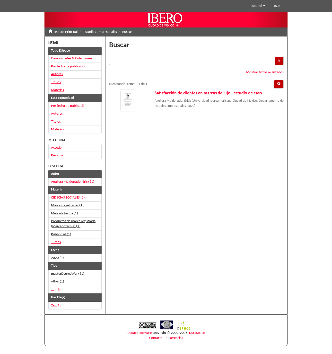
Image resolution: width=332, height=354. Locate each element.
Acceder (57, 148)
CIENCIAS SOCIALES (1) (68, 198)
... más (56, 242)
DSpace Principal (66, 32)
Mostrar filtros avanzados (265, 72)
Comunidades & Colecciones (71, 58)
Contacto (156, 338)
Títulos (56, 82)
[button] (258, 6)
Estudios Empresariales (100, 32)
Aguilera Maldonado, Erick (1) (72, 182)
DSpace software (139, 333)
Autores (57, 74)
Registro (57, 155)
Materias (57, 90)
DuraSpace (197, 333)
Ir (279, 61)
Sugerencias (174, 338)
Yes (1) (56, 305)
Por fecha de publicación (69, 66)
